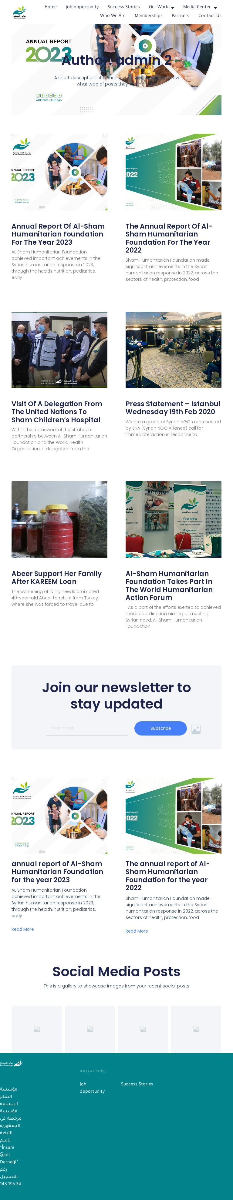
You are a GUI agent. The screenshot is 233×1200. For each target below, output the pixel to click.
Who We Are (113, 16)
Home (51, 7)
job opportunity (82, 7)
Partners (180, 16)
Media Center (197, 7)
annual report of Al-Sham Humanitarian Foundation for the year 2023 (58, 234)
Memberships (149, 16)
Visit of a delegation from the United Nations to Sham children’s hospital (57, 412)
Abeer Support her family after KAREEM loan (57, 577)
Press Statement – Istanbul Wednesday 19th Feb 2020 (173, 408)
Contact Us (209, 16)
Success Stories (124, 7)
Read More (23, 929)
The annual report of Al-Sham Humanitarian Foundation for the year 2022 (169, 238)
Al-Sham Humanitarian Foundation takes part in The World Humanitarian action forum (169, 585)
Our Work (158, 7)
